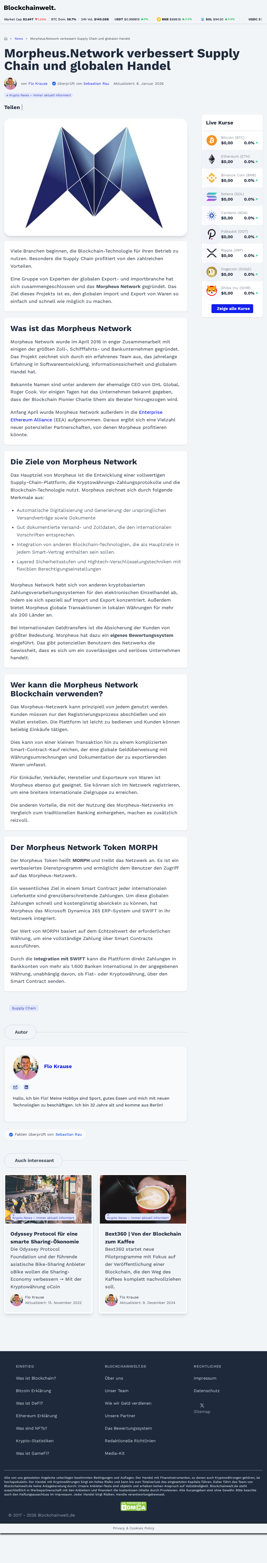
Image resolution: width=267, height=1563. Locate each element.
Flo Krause (58, 1066)
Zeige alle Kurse (233, 308)
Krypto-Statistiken (35, 1440)
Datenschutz (207, 1390)
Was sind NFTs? (31, 1428)
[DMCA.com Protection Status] (133, 1506)
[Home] (5, 38)
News (19, 38)
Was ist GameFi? (32, 1453)
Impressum (205, 1378)
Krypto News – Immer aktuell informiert (40, 95)
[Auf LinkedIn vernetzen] (26, 1087)
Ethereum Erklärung (36, 1415)
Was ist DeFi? (29, 1403)
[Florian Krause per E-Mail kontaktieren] (15, 1087)
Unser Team (117, 1390)
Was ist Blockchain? (36, 1378)
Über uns (114, 1378)
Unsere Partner (120, 1415)
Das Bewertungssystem (128, 1428)
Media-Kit (115, 1453)
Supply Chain (24, 1008)
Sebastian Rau (69, 1134)
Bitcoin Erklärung (33, 1390)
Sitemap (202, 1411)
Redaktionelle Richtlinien (130, 1440)
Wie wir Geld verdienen (128, 1403)
